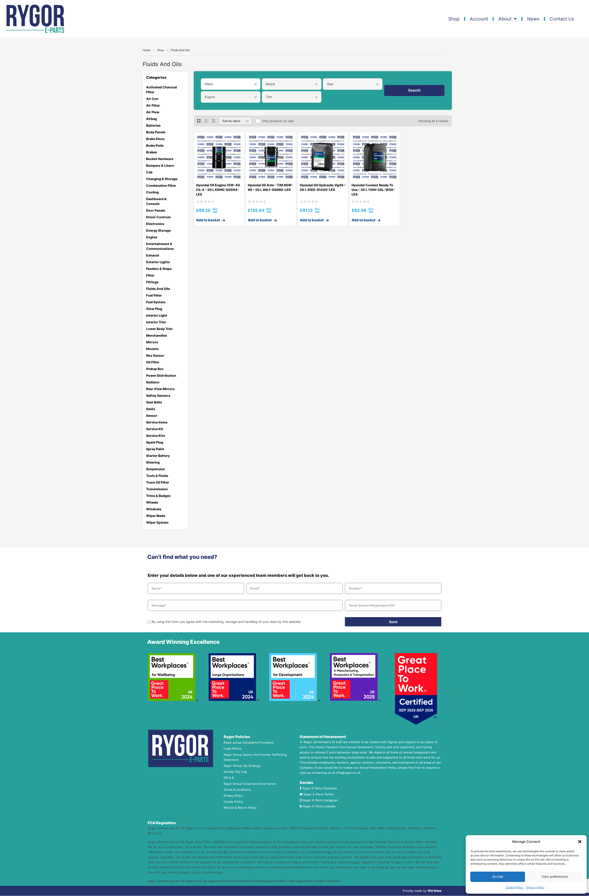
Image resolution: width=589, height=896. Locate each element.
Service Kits (155, 436)
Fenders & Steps (159, 269)
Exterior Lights (158, 262)
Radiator (153, 382)
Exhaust (152, 255)
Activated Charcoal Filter (161, 89)
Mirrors (152, 342)
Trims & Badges (158, 496)
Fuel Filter (154, 295)
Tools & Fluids (157, 476)
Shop (453, 19)
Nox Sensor (155, 355)
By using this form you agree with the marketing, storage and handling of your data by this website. (226, 622)
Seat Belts (154, 402)
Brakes (151, 152)
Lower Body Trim (159, 329)
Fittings (152, 282)
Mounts (152, 349)
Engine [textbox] (210, 97)
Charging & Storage (161, 179)
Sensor (151, 415)
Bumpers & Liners (160, 165)
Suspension (155, 469)
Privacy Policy (535, 887)
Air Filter (153, 105)
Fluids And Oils (158, 289)
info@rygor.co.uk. (348, 772)
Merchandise (156, 335)
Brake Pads (155, 145)
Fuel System (155, 302)
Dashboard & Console (156, 201)
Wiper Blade (155, 516)
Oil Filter (152, 362)
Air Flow (152, 112)
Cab (149, 172)
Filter (150, 275)
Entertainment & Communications (160, 246)
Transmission (157, 489)
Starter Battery (158, 456)
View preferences (555, 876)
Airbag (151, 119)
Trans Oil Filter (157, 482)
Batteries (153, 125)
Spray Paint (155, 449)
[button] (579, 841)
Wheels (152, 502)
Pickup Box (155, 369)
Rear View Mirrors (160, 389)
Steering (153, 462)
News (533, 19)
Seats (150, 409)
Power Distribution (161, 375)
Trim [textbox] (269, 97)
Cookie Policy (515, 887)
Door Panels (155, 210)
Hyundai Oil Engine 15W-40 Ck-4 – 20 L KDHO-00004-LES (218, 189)
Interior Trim (156, 322)
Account (479, 19)
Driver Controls (158, 217)
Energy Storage (158, 230)
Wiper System (157, 522)
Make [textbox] (209, 84)
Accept (497, 876)
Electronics (155, 224)
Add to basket (208, 220)
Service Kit (154, 429)
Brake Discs (155, 139)
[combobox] (230, 84)
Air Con (152, 99)
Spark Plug (154, 442)
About (504, 19)
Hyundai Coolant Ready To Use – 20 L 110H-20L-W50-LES (373, 189)
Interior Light (156, 315)
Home (146, 50)
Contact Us (562, 19)
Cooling (152, 192)
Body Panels (155, 132)
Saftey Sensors (158, 395)
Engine (151, 237)
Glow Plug (154, 309)
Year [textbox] (330, 84)
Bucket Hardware (159, 159)
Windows (153, 509)
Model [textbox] (270, 84)
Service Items (156, 422)
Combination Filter (161, 185)
